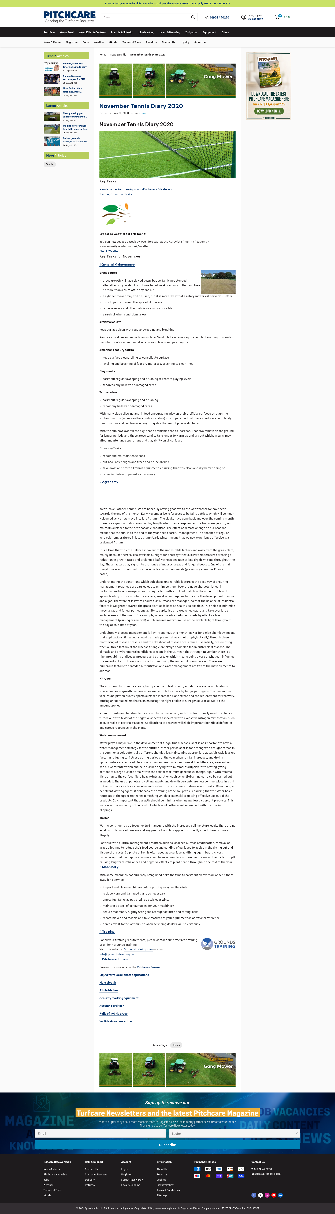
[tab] (167, 264)
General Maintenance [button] (117, 264)
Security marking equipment (119, 998)
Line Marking (146, 32)
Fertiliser (49, 32)
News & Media (52, 41)
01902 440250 (219, 17)
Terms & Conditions (168, 1190)
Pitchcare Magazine (55, 1174)
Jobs (86, 41)
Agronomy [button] (108, 482)
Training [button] (107, 931)
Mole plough (107, 982)
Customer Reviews (96, 1174)
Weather (99, 41)
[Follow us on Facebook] (253, 1195)
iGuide (113, 41)
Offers (225, 32)
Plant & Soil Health (122, 32)
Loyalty (184, 41)
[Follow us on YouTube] (273, 1195)
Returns (90, 1184)
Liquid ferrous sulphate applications (124, 975)
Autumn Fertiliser (111, 1005)
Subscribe (167, 1144)
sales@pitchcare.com (267, 1173)
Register (126, 1174)
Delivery (90, 1179)
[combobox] (145, 17)
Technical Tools (131, 41)
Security (162, 1174)
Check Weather (109, 251)
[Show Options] (297, 1133)
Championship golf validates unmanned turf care (74, 115)
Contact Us (168, 41)
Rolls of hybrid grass (113, 1013)
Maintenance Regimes (114, 189)
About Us (151, 41)
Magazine (71, 41)
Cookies (161, 1179)
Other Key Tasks (121, 194)
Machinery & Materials (158, 189)
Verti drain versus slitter (115, 1021)
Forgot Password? (132, 1179)
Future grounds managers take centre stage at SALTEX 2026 (75, 140)
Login (124, 1169)
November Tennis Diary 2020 (148, 54)
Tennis (49, 164)
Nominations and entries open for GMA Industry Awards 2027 (75, 77)
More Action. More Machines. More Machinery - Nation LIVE (76, 90)
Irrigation (191, 32)
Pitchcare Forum (148, 967)
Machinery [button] (108, 867)
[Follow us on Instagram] (267, 1195)
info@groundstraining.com (117, 954)
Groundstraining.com (138, 949)
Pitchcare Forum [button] (113, 959)
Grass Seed (67, 32)
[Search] (193, 17)
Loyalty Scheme (130, 1184)
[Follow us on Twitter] (260, 1195)
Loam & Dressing (170, 32)
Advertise (200, 41)
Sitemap (162, 1195)
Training (105, 194)
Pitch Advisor (108, 990)
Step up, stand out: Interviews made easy (75, 65)
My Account (255, 18)
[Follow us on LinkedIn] (280, 1195)
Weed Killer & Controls (92, 32)
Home (102, 54)
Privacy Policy (165, 1184)
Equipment (209, 32)
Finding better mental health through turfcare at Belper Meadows (75, 127)
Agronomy (136, 189)
